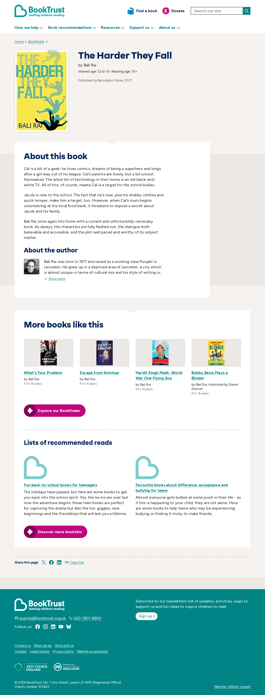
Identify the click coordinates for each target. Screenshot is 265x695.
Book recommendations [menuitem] (69, 27)
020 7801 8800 (87, 618)
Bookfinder (36, 42)
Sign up (145, 616)
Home (19, 42)
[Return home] (39, 11)
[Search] (246, 11)
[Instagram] (45, 626)
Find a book (146, 11)
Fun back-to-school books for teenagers (60, 485)
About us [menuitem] (167, 27)
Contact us (23, 646)
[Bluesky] (68, 626)
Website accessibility (92, 651)
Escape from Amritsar (100, 372)
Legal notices (39, 651)
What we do (43, 646)
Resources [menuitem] (110, 27)
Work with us (64, 646)
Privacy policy (63, 651)
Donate (177, 11)
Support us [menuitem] (139, 27)
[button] (43, 562)
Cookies (21, 651)
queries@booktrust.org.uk (42, 618)
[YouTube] (61, 626)
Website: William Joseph (232, 687)
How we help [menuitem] (26, 27)
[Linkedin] (53, 626)
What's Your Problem (43, 372)
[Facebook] (37, 626)
